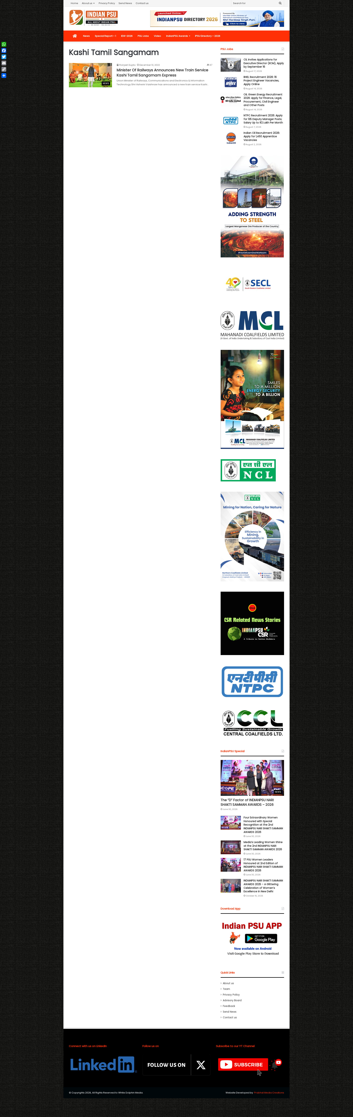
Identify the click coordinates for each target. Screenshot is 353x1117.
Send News (125, 3)
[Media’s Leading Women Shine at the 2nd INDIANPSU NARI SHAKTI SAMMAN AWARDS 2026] (231, 847)
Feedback (229, 1006)
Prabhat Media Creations (269, 1092)
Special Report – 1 (105, 36)
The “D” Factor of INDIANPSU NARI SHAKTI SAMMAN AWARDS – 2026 (247, 802)
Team (226, 989)
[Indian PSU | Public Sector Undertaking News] (93, 17)
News (86, 36)
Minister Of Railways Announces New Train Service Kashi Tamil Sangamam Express (162, 72)
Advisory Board (232, 1000)
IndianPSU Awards (177, 36)
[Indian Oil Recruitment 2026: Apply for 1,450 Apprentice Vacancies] (231, 138)
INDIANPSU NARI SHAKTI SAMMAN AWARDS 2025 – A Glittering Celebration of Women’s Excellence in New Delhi (263, 886)
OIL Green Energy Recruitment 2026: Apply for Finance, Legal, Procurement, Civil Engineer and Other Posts (263, 100)
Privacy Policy (107, 3)
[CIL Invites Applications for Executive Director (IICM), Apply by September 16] (231, 65)
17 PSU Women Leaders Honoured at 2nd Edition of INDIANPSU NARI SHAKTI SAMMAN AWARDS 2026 (263, 865)
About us (87, 3)
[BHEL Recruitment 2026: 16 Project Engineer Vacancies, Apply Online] (231, 82)
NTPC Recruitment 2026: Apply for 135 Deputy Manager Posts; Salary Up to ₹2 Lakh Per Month (263, 119)
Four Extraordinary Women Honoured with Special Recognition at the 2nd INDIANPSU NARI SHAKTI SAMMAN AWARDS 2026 (263, 825)
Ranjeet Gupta (127, 65)
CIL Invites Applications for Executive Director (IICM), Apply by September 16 (264, 63)
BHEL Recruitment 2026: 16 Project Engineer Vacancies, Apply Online (261, 80)
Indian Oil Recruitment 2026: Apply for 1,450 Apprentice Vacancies (262, 136)
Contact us (142, 3)
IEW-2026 (127, 36)
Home (74, 3)
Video (157, 36)
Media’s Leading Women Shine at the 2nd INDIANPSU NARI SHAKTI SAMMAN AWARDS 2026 (263, 845)
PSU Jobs (143, 36)
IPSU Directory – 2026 (207, 36)
